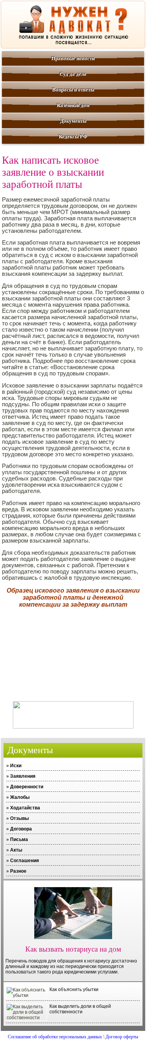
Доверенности (26, 786)
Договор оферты (122, 1036)
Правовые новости (73, 58)
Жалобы (20, 797)
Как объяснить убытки (74, 989)
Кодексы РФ (73, 136)
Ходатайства (25, 808)
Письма (19, 839)
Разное (18, 871)
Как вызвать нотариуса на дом (73, 949)
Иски (15, 765)
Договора (21, 829)
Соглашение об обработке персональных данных (55, 1036)
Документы (73, 121)
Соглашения (24, 860)
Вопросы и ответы (73, 90)
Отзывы (19, 818)
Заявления (22, 776)
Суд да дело (73, 74)
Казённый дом (73, 105)
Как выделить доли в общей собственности (80, 1009)
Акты (16, 850)
